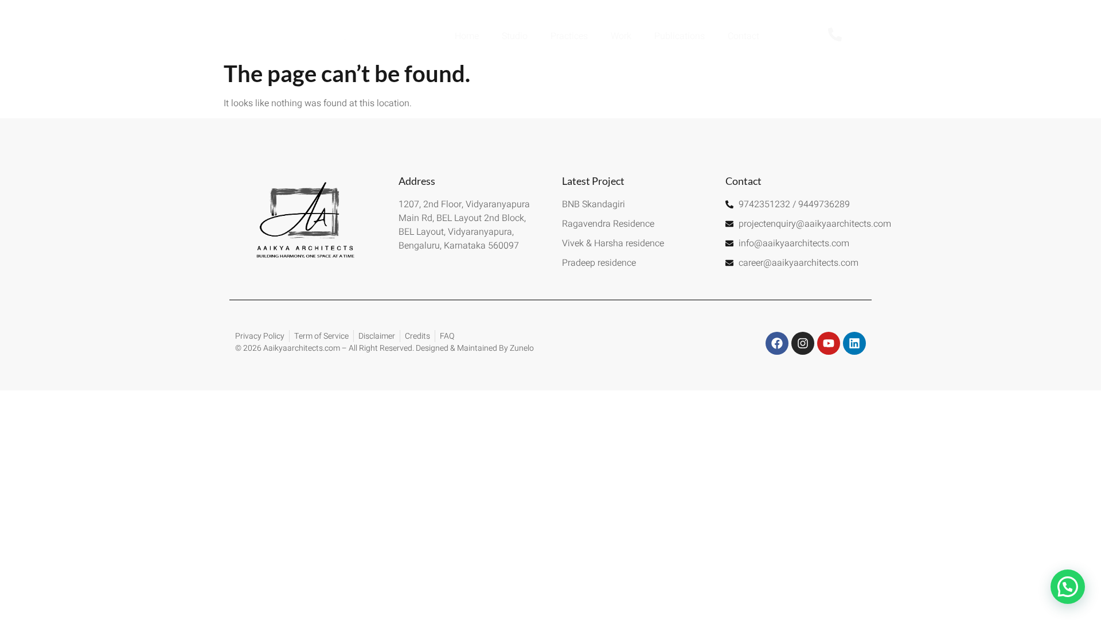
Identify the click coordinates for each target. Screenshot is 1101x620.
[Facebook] (777, 343)
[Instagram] (802, 343)
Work (621, 36)
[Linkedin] (854, 343)
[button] (1068, 586)
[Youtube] (828, 343)
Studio (515, 36)
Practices (569, 36)
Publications (679, 36)
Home (467, 36)
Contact (743, 36)
